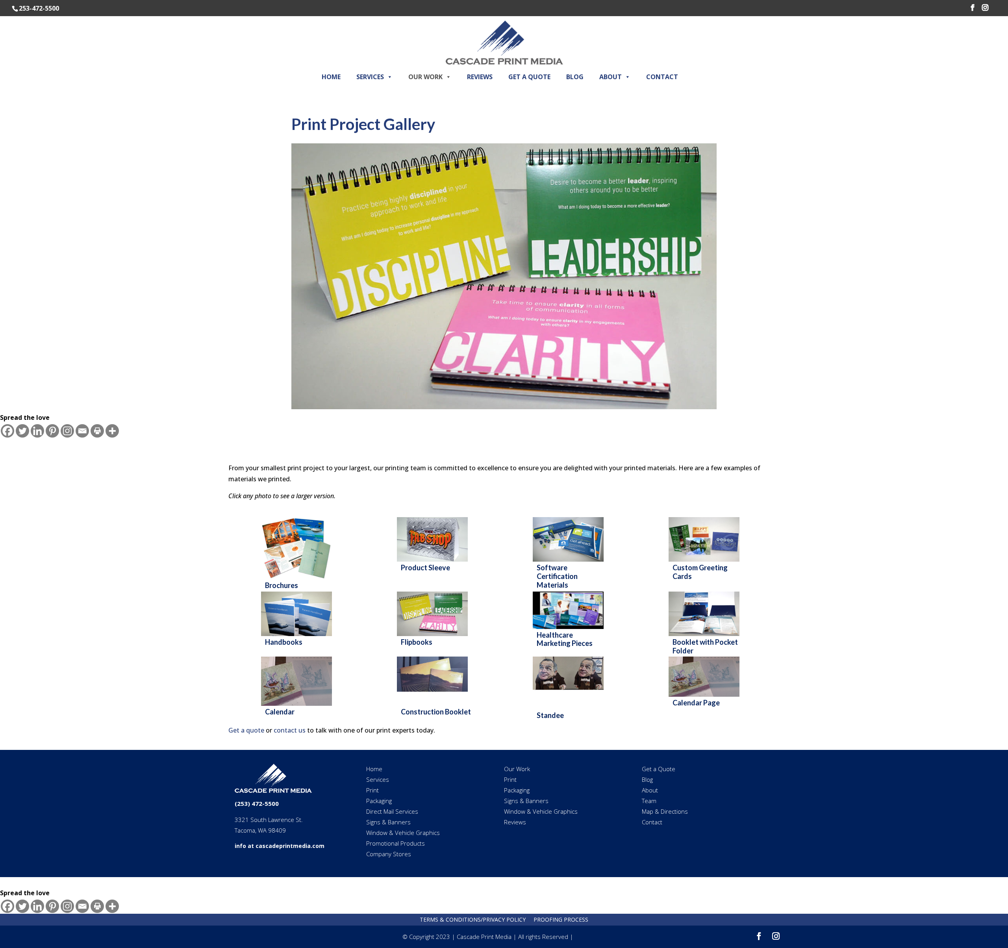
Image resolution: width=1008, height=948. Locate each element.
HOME (331, 76)
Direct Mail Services (392, 811)
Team (649, 801)
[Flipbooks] (436, 638)
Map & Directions (665, 811)
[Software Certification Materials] (572, 563)
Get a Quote (658, 769)
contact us (290, 730)
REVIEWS (480, 76)
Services (377, 779)
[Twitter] (22, 431)
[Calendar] (300, 707)
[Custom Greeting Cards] (708, 563)
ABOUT (610, 76)
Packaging (379, 801)
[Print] (97, 431)
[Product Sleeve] (436, 563)
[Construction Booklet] (436, 707)
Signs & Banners (388, 822)
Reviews (515, 822)
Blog (647, 779)
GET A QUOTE (529, 76)
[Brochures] (300, 581)
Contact (652, 822)
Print (372, 790)
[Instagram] (67, 431)
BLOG (575, 76)
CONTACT (662, 76)
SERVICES (370, 76)
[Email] (82, 431)
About (650, 790)
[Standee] (572, 711)
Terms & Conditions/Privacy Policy (473, 919)
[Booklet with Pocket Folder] (708, 638)
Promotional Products (395, 843)
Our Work (517, 769)
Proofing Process (561, 919)
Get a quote (246, 730)
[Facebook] (7, 431)
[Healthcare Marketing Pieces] (572, 631)
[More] (112, 431)
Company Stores (388, 854)
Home (374, 769)
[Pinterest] (52, 431)
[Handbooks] (300, 638)
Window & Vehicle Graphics (403, 833)
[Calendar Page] (708, 698)
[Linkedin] (37, 431)
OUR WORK (425, 76)
